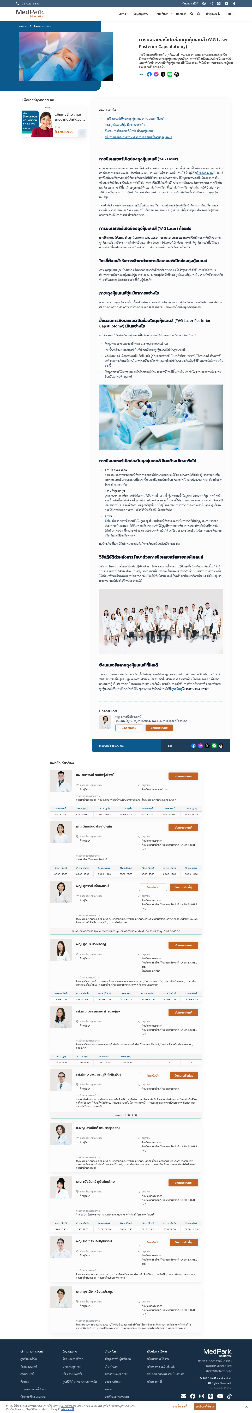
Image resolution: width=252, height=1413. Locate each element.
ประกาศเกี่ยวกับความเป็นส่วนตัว (165, 1374)
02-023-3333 (31, 3)
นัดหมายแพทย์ (159, 728)
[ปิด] (246, 1406)
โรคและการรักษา (42, 26)
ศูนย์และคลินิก (28, 1359)
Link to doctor (58, 772)
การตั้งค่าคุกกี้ (180, 1406)
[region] (126, 1407)
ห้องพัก (24, 1381)
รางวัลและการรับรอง (117, 1397)
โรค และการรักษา (73, 1359)
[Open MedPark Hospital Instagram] (201, 1396)
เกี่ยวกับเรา (111, 1366)
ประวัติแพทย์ (129, 728)
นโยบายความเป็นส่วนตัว (161, 1366)
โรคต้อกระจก (205, 173)
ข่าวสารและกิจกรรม (116, 1374)
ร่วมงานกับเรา (113, 1381)
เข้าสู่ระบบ (212, 13)
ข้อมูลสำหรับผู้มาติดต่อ (118, 1359)
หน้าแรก (23, 26)
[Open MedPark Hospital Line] (210, 1396)
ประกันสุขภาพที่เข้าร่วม (33, 1389)
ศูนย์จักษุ (176, 689)
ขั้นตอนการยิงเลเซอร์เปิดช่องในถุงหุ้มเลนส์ (129, 131)
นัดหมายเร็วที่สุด (184, 887)
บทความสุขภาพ (72, 1366)
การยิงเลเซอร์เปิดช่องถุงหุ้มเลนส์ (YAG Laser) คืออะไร (135, 118)
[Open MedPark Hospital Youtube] (220, 1396)
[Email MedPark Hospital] (183, 1396)
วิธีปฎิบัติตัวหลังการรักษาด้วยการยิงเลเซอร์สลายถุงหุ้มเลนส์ (138, 137)
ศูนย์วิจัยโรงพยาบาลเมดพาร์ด (80, 1381)
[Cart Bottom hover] (198, 13)
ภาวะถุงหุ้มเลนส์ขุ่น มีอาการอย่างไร (125, 125)
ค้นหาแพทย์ (27, 1374)
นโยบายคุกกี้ (154, 1381)
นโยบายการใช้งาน (158, 1359)
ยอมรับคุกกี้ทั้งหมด (205, 1406)
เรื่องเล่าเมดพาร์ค (72, 1374)
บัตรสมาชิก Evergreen (33, 1397)
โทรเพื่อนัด (153, 887)
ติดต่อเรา (110, 1389)
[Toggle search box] (191, 14)
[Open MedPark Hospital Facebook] (192, 1396)
